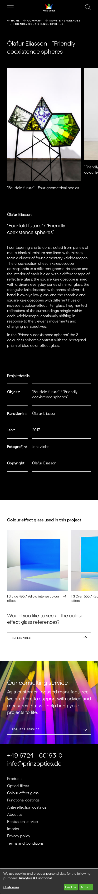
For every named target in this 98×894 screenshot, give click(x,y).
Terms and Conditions (25, 843)
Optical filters (18, 786)
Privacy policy (18, 836)
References (21, 638)
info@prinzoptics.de (34, 763)
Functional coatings (23, 800)
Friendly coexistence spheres (39, 24)
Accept (86, 887)
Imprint (13, 829)
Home (15, 20)
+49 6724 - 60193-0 (34, 755)
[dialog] (49, 881)
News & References (65, 20)
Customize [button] (11, 887)
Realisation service (22, 822)
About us (14, 814)
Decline (70, 887)
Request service (26, 729)
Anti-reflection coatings (26, 807)
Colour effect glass (23, 793)
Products (14, 779)
